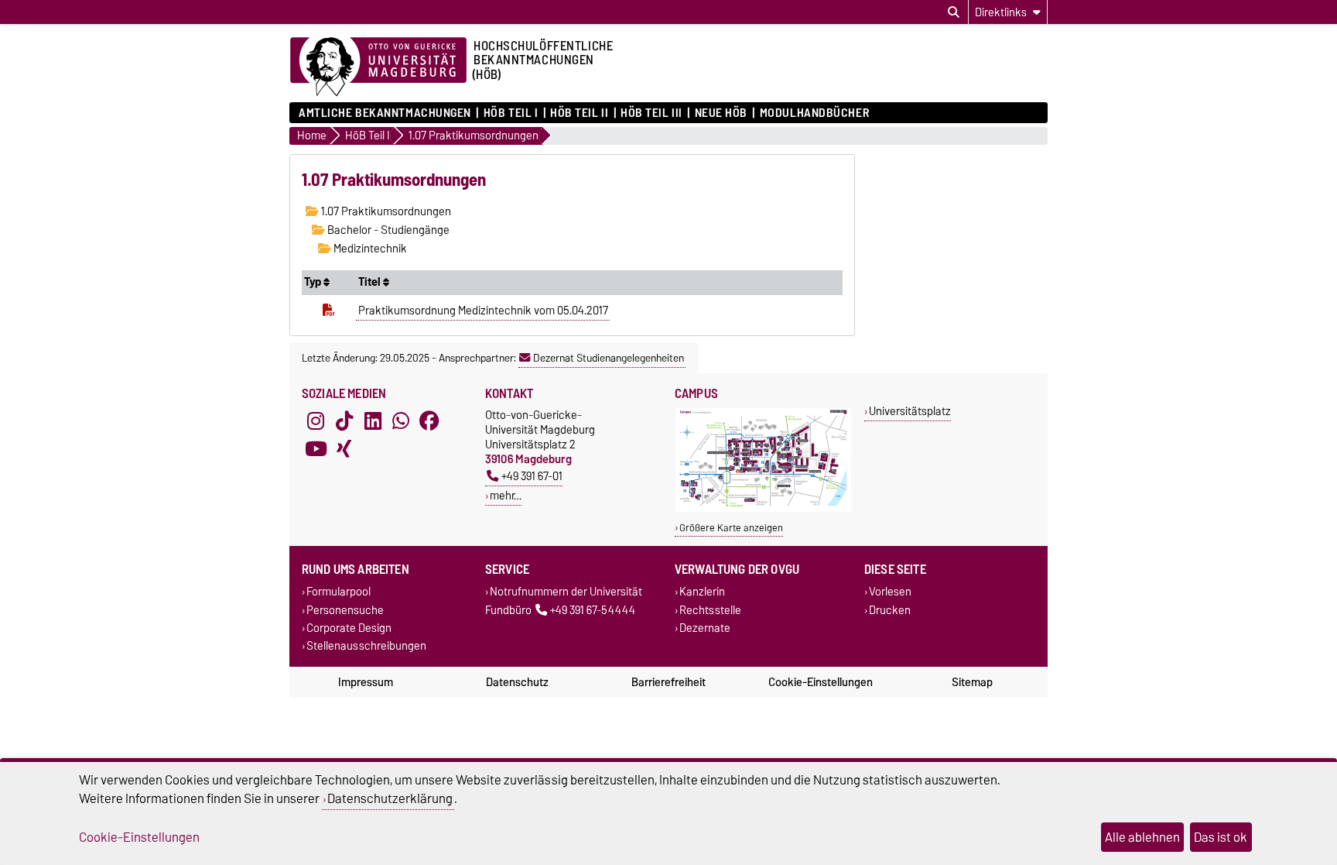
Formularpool (338, 592)
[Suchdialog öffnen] (954, 12)
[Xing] (344, 449)
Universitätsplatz (910, 410)
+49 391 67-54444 (592, 610)
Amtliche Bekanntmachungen (385, 113)
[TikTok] (344, 421)
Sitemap (972, 682)
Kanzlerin (702, 592)
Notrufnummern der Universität (566, 592)
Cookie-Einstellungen (820, 682)
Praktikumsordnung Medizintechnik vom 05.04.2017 (483, 310)
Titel (370, 282)
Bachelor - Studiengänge (387, 230)
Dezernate (704, 628)
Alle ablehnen (1142, 837)
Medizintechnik (369, 248)
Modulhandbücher (814, 113)
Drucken (890, 610)
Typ (313, 282)
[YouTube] (316, 449)
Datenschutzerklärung (390, 798)
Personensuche (345, 610)
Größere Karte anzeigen (731, 528)
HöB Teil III (651, 113)
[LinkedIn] (373, 421)
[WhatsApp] (401, 421)
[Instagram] (316, 421)
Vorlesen (890, 592)
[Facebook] (429, 421)
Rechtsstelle (710, 610)
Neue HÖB (721, 113)
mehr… (505, 495)
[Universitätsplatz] (763, 508)
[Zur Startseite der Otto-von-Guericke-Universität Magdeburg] (378, 67)
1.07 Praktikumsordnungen (385, 211)
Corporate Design (349, 628)
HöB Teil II (579, 113)
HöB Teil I (511, 113)
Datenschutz (517, 682)
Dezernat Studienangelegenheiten (608, 357)
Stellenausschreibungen (366, 645)
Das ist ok (1220, 837)
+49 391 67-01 (531, 476)
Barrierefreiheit (668, 682)
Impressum (365, 682)
